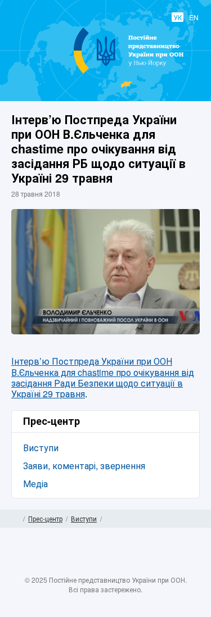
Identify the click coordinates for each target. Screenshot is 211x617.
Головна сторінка (15, 519)
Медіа (35, 483)
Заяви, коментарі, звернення (84, 465)
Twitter (95, 567)
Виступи (41, 447)
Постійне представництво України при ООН (106, 73)
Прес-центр (45, 518)
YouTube (116, 567)
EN (194, 17)
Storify (138, 567)
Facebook (73, 567)
